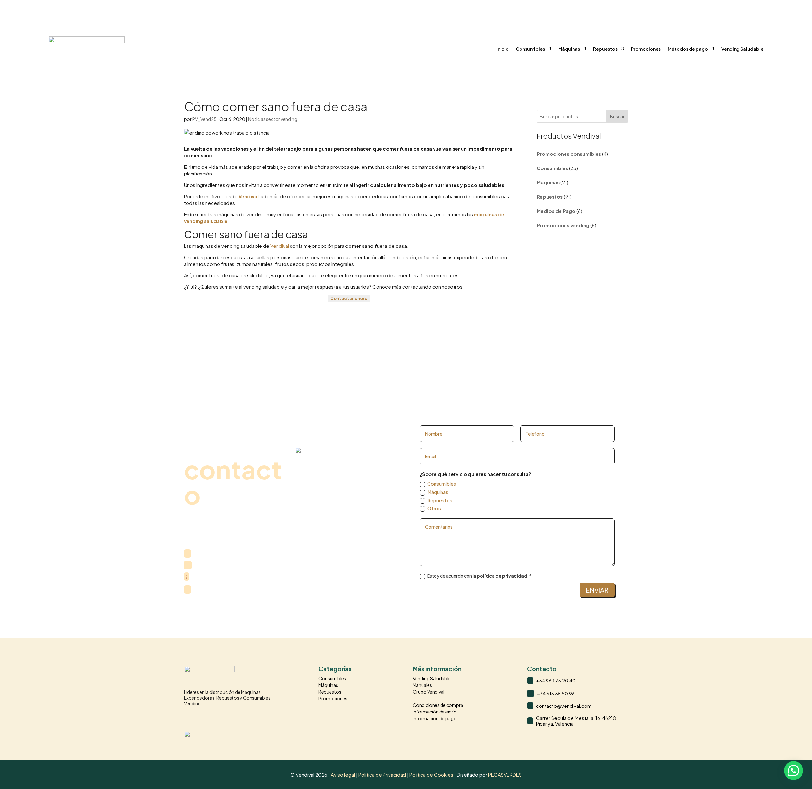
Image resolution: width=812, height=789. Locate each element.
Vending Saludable (742, 49)
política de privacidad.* (504, 576)
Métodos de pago (688, 49)
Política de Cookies (431, 775)
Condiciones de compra (438, 705)
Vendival (249, 196)
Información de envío (435, 711)
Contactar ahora (349, 298)
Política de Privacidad (382, 775)
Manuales (422, 685)
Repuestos (605, 49)
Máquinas (569, 49)
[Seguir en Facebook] (202, 717)
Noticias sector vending (272, 119)
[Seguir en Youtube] (214, 717)
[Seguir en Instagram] (189, 717)
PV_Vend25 (204, 119)
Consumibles (530, 49)
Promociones (646, 49)
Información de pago (435, 718)
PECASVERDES (505, 775)
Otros (434, 508)
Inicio (502, 49)
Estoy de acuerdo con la (479, 576)
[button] (793, 770)
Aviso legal (343, 775)
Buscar (617, 116)
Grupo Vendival (428, 691)
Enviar (597, 590)
